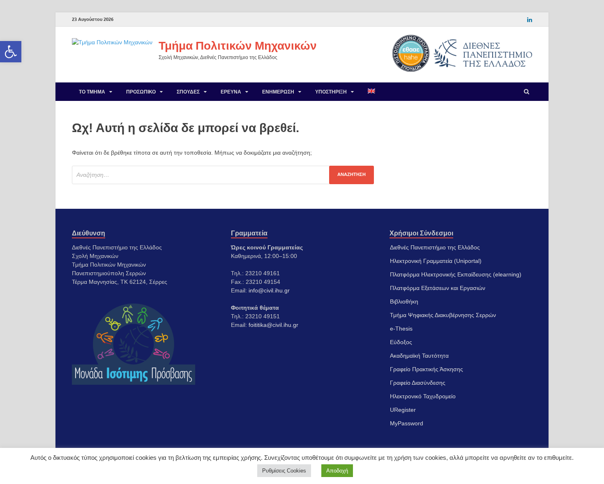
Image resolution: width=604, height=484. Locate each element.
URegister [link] (403, 409)
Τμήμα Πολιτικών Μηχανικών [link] (238, 45)
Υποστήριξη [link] (331, 92)
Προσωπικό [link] (141, 92)
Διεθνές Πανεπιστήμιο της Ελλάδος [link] (435, 247)
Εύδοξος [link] (401, 342)
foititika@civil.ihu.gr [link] (273, 325)
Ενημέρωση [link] (278, 92)
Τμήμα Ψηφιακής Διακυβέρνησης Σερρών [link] (443, 315)
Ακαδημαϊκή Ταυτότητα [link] (419, 355)
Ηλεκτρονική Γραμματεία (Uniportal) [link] (436, 261)
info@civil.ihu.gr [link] (269, 290)
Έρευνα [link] (231, 92)
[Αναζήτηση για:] (223, 175)
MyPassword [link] (406, 423)
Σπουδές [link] (188, 92)
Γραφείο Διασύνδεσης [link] (417, 382)
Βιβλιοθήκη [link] (404, 301)
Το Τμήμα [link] (92, 92)
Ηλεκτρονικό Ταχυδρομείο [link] (423, 396)
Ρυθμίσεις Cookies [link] (284, 471)
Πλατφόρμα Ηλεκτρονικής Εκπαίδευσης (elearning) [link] (455, 274)
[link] (10, 51)
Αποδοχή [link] (337, 471)
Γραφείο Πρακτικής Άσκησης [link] (426, 369)
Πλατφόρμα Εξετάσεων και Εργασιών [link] (437, 288)
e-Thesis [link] (401, 328)
